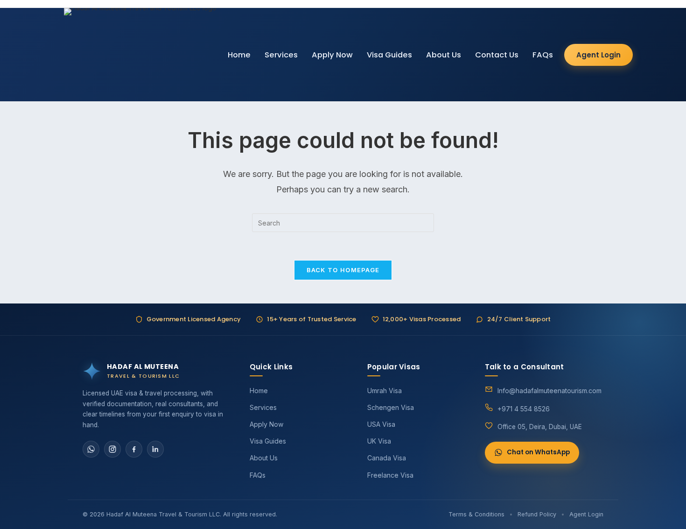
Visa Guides (389, 54)
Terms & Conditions (476, 514)
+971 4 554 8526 (523, 409)
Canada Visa (386, 458)
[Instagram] (112, 449)
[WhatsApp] (91, 449)
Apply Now (332, 54)
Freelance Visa (390, 475)
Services (281, 54)
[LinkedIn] (155, 449)
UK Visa (379, 441)
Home (239, 54)
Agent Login (598, 55)
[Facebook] (134, 449)
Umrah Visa (384, 391)
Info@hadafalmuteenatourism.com (549, 391)
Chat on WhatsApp (538, 452)
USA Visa (381, 424)
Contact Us (496, 54)
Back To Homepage (343, 270)
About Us (443, 54)
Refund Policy (537, 514)
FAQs (542, 54)
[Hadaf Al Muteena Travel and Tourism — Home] (140, 54)
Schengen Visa (390, 407)
